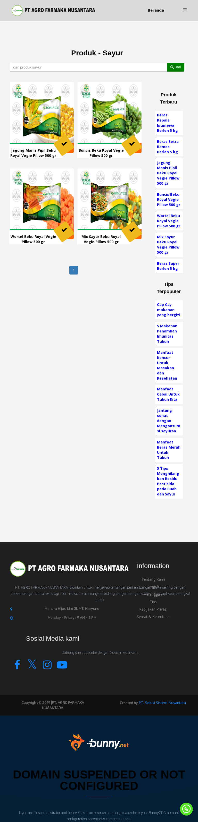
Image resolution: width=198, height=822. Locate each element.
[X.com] (32, 667)
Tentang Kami (153, 579)
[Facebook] (17, 667)
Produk (153, 586)
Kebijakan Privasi (153, 609)
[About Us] (69, 572)
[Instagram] (47, 667)
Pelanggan (153, 594)
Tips (153, 601)
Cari (177, 67)
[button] (185, 10)
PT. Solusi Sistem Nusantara (162, 702)
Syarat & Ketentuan (153, 616)
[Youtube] (62, 667)
